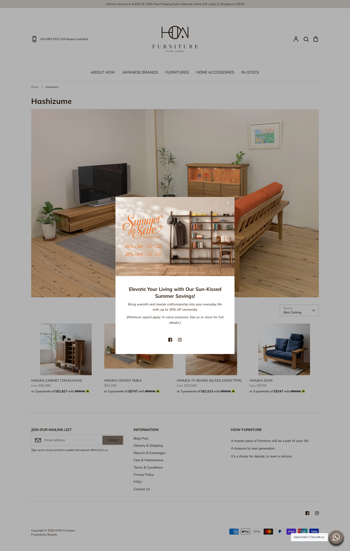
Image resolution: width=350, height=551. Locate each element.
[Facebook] (170, 339)
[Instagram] (180, 339)
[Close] (228, 203)
